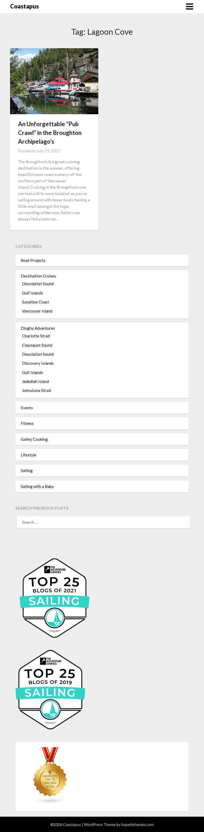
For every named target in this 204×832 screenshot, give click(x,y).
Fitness (27, 423)
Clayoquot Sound (37, 345)
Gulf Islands (32, 292)
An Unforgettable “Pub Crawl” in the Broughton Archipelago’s (50, 132)
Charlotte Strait (36, 335)
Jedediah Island (35, 381)
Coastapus (24, 6)
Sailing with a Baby (37, 486)
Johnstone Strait (36, 390)
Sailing (27, 470)
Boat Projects (33, 260)
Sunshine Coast (35, 302)
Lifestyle (28, 454)
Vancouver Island (37, 311)
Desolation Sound (38, 283)
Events (27, 407)
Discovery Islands (38, 363)
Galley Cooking (34, 439)
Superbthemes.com (137, 824)
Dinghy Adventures (38, 328)
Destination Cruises (38, 276)
